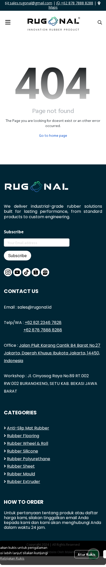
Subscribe (17, 255)
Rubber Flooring (23, 436)
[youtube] (17, 272)
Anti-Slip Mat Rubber (28, 428)
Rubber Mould (21, 474)
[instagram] (8, 272)
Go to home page (53, 135)
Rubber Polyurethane (28, 459)
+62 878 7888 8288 (76, 3)
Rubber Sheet (21, 466)
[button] (99, 22)
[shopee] (36, 272)
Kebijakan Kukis (12, 558)
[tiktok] (26, 272)
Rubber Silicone (22, 451)
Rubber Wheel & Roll (27, 443)
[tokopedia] (45, 272)
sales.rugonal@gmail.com (30, 3)
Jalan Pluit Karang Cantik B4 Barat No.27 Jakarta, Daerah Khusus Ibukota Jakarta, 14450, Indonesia (52, 353)
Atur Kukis (86, 554)
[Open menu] (8, 22)
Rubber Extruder (23, 482)
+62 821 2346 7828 (43, 323)
